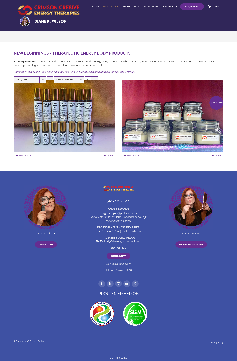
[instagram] (118, 283)
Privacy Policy (217, 342)
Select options (24, 155)
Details (110, 155)
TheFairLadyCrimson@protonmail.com (118, 241)
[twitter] (110, 283)
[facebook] (101, 283)
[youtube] (126, 283)
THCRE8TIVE (121, 358)
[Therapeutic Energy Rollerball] (64, 116)
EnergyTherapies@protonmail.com (118, 213)
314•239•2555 (118, 201)
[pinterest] (135, 283)
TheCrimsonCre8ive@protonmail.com (118, 231)
